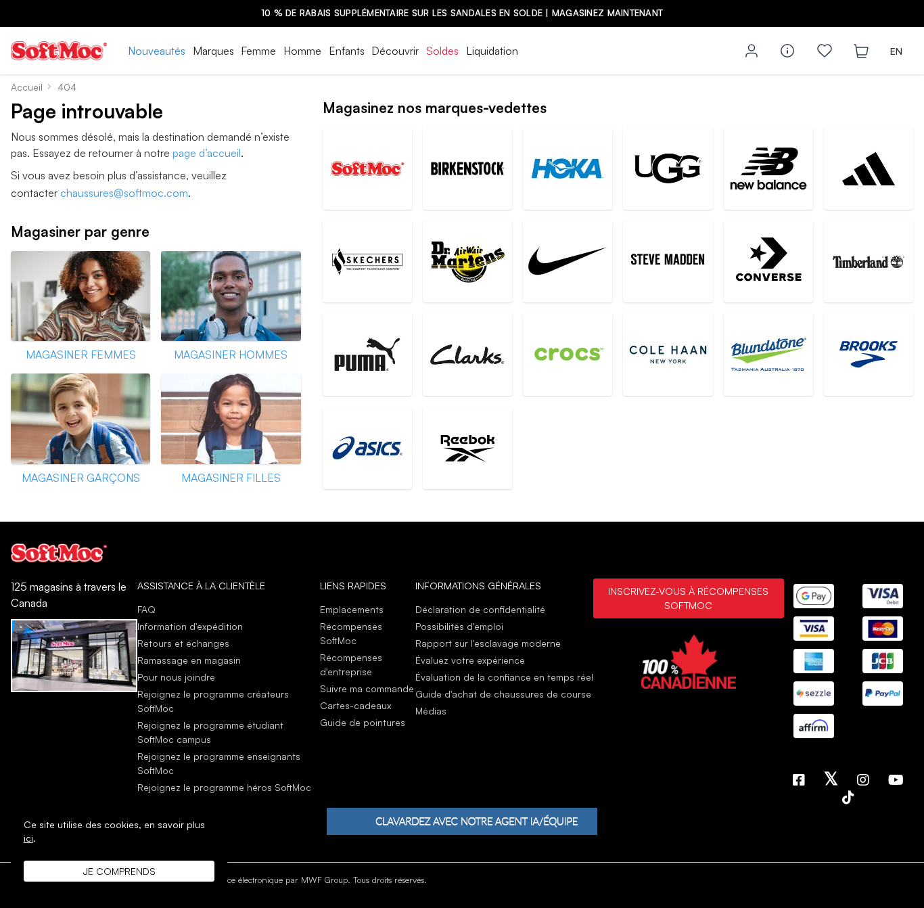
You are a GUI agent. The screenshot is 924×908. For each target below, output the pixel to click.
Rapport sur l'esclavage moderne (488, 643)
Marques (213, 51)
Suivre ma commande (367, 688)
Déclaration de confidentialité (480, 609)
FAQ (146, 609)
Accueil (27, 87)
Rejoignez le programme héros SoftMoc (224, 787)
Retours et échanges (183, 643)
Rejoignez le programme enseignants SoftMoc (218, 763)
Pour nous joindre (176, 677)
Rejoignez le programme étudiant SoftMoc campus (210, 732)
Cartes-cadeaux (355, 705)
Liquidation (492, 51)
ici (28, 838)
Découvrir (395, 51)
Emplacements (352, 609)
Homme (302, 51)
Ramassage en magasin (189, 660)
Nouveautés (156, 51)
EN (896, 51)
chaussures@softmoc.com (124, 193)
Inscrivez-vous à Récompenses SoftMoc (688, 598)
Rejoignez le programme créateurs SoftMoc (213, 701)
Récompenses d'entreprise (351, 664)
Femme (258, 51)
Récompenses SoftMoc (351, 633)
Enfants (347, 51)
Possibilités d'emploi (459, 626)
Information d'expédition (190, 626)
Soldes (442, 51)
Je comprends (119, 871)
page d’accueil (206, 153)
